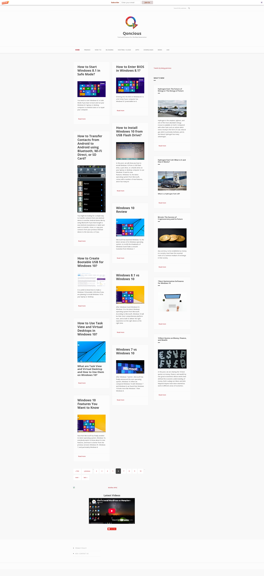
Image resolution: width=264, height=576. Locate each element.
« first (77, 471)
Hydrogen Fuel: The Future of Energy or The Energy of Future (171, 90)
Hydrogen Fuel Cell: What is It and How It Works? (172, 161)
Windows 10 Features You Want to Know (88, 404)
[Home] (132, 23)
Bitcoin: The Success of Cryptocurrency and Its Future (170, 218)
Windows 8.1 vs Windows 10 (127, 277)
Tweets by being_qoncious (162, 68)
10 (140, 471)
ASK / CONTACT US (81, 554)
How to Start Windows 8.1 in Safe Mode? (88, 70)
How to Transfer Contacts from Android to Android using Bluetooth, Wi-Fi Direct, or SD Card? (89, 147)
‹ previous (87, 471)
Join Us (147, 2)
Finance (87, 50)
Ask (168, 50)
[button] (132, 2)
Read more (82, 119)
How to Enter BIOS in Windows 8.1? (130, 69)
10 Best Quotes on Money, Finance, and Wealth (172, 339)
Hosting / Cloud (124, 50)
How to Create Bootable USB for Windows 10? (90, 262)
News (160, 50)
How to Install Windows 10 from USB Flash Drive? (129, 131)
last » (85, 477)
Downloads (148, 50)
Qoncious (132, 33)
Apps (137, 50)
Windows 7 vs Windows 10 (126, 351)
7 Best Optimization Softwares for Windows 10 (171, 282)
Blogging (109, 50)
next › (77, 477)
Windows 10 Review (125, 210)
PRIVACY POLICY (81, 548)
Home (77, 50)
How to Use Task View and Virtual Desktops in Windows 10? (90, 328)
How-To (98, 50)
